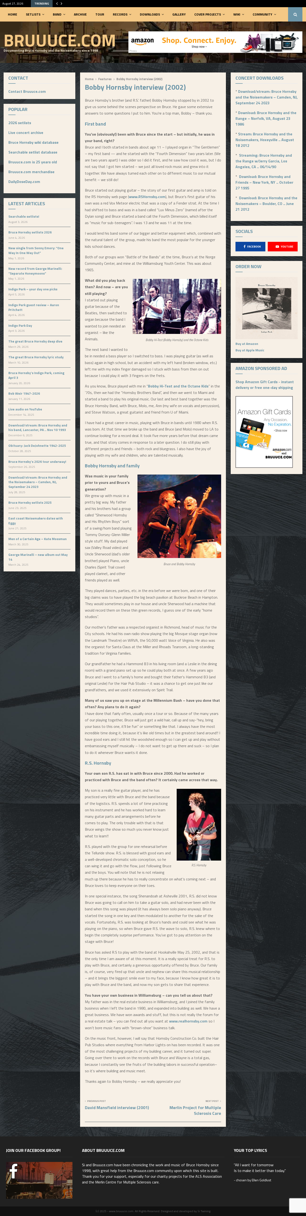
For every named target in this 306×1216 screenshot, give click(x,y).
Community (262, 14)
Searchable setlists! (23, 216)
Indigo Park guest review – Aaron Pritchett (33, 307)
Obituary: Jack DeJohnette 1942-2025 (37, 445)
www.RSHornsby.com (147, 196)
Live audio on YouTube (25, 409)
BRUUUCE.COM (60, 40)
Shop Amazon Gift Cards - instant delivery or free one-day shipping (264, 384)
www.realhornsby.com (188, 1021)
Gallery (179, 14)
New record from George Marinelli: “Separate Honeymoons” (35, 271)
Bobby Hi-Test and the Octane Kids (178, 386)
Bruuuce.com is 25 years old (32, 162)
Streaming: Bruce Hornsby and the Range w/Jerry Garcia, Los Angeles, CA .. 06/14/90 (263, 161)
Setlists (33, 14)
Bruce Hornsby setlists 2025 (30, 502)
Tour (99, 14)
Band (57, 14)
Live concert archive (25, 132)
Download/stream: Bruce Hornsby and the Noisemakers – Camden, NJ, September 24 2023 (37, 482)
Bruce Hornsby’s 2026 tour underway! (37, 461)
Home (12, 14)
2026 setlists (19, 123)
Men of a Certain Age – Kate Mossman (37, 538)
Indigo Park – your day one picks (32, 289)
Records (120, 14)
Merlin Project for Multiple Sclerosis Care (195, 1110)
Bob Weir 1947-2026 (24, 393)
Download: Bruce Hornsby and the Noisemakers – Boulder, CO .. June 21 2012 (266, 203)
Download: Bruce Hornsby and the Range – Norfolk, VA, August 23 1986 (265, 118)
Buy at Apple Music (249, 350)
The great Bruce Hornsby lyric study (36, 356)
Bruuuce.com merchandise (31, 172)
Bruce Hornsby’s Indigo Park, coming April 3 (36, 375)
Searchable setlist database (32, 152)
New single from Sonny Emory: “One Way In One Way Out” (36, 250)
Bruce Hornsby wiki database (33, 142)
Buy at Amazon (246, 343)
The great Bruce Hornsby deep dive (35, 341)
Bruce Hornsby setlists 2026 (30, 232)
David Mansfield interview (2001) (117, 1107)
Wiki (236, 14)
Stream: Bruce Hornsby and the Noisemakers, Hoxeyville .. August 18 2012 (264, 139)
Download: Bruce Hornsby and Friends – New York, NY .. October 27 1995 (264, 182)
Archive (80, 14)
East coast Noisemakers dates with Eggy (35, 520)
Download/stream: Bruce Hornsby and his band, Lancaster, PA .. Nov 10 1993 (37, 427)
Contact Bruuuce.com (27, 91)
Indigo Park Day (20, 325)
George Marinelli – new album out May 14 (38, 557)
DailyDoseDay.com (24, 181)
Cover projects (207, 14)
